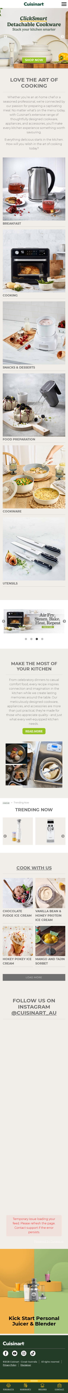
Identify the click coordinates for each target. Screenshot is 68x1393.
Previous (5, 37)
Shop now (34, 60)
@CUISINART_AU (34, 1013)
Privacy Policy (9, 1365)
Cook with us (34, 868)
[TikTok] (33, 1353)
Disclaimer (25, 1365)
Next (62, 37)
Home (6, 802)
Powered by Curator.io (48, 1241)
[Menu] (64, 4)
